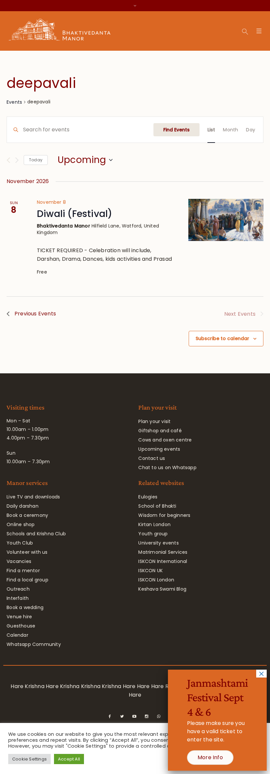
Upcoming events (159, 449)
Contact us (151, 458)
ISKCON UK (150, 570)
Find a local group (27, 579)
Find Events (176, 129)
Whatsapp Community (34, 644)
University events (158, 543)
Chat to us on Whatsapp (167, 467)
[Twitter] (122, 716)
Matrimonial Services (162, 552)
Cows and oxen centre (165, 440)
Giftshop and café (159, 430)
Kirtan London (154, 524)
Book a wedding (25, 607)
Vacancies (19, 561)
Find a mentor (23, 570)
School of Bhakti (157, 506)
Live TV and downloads (33, 497)
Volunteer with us (27, 552)
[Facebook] (109, 716)
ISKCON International (162, 561)
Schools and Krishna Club (36, 533)
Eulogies (147, 497)
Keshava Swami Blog (162, 589)
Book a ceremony (27, 515)
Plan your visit (154, 421)
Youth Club (20, 543)
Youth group (153, 533)
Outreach (18, 589)
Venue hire (19, 616)
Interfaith (18, 598)
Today (35, 160)
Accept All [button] (69, 759)
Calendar (17, 635)
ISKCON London (156, 579)
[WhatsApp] (158, 716)
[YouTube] (134, 716)
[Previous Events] (8, 160)
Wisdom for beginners (164, 515)
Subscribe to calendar (222, 338)
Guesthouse (21, 626)
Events (14, 102)
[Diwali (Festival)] (225, 220)
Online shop (21, 524)
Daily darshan (23, 506)
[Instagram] (146, 716)
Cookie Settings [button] (29, 759)
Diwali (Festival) (74, 213)
